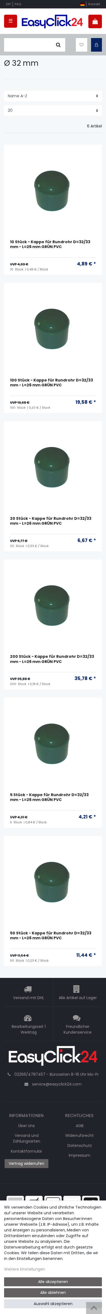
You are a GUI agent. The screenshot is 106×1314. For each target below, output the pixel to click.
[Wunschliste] (81, 45)
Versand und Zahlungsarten (26, 1138)
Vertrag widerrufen (26, 1163)
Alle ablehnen (53, 1292)
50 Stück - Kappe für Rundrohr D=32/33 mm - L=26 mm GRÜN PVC (50, 936)
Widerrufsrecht (79, 1135)
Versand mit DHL (28, 997)
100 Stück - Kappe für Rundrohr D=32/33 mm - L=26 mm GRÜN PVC (51, 383)
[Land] (82, 4)
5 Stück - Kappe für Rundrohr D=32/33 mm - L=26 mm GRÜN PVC (49, 797)
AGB (79, 1125)
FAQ (18, 4)
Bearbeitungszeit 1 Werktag (29, 1029)
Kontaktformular (26, 1151)
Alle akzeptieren (53, 1281)
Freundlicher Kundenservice (78, 1029)
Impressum (79, 1155)
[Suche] (58, 45)
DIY (8, 4)
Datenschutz (79, 1145)
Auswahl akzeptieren (53, 1303)
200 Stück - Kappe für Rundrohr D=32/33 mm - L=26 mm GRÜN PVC (52, 659)
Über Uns (26, 1125)
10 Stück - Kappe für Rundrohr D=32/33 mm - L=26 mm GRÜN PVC (50, 244)
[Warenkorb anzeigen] (95, 21)
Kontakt (94, 4)
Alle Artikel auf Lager (78, 997)
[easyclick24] (53, 1057)
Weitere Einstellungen (24, 1269)
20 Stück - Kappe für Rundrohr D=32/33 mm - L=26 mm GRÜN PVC (50, 521)
